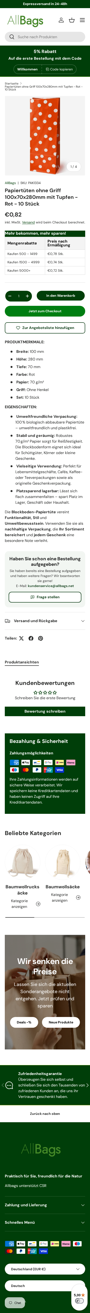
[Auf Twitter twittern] (21, 638)
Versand (28, 222)
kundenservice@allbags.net (51, 586)
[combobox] (45, 37)
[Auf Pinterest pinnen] (40, 638)
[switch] (79, 1300)
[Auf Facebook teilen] (31, 638)
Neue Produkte (61, 1022)
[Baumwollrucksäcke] (22, 862)
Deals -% (24, 1022)
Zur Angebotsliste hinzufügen (48, 327)
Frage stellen (48, 597)
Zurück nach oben (45, 1114)
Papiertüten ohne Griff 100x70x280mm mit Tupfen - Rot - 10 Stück (44, 88)
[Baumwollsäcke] (62, 862)
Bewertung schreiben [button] (45, 711)
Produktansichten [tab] (22, 662)
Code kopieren (61, 69)
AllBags (10, 183)
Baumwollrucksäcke (22, 890)
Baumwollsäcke (63, 887)
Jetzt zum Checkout (45, 311)
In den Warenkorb (60, 295)
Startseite (11, 83)
